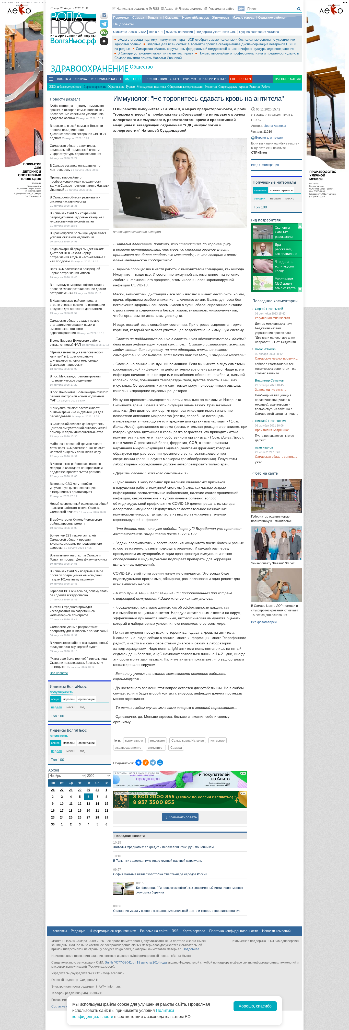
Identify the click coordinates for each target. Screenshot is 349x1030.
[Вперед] (300, 289)
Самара (138, 17)
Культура (189, 79)
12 (80, 803)
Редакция (78, 931)
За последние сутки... (270, 389)
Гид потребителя (288, 79)
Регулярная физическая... (273, 318)
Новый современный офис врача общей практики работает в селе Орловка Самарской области (79, 508)
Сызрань (172, 17)
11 (71, 803)
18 (71, 810)
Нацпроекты (123, 24)
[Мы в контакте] (104, 15)
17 (62, 810)
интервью (218, 740)
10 (62, 803)
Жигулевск (220, 17)
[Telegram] (153, 762)
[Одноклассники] (146, 762)
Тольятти (154, 17)
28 (71, 790)
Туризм (130, 86)
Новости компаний (276, 931)
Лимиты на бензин (179, 32)
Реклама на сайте (221, 8)
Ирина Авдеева (275, 126)
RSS (156, 8)
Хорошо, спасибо (255, 1006)
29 (80, 790)
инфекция (157, 740)
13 (88, 803)
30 (88, 790)
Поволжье (121, 17)
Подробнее (191, 949)
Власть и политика (72, 79)
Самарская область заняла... (276, 456)
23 (53, 817)
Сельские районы (271, 17)
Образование (116, 86)
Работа (265, 86)
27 (62, 790)
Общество (141, 66)
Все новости (59, 673)
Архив (169, 8)
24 (62, 817)
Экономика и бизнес (106, 79)
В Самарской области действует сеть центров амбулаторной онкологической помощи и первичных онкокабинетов (78, 428)
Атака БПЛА (137, 32)
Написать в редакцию (132, 8)
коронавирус (134, 740)
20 (88, 810)
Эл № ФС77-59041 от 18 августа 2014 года (136, 962)
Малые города (243, 17)
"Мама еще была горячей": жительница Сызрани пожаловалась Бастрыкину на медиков (78, 663)
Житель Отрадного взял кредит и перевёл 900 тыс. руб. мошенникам (163, 847)
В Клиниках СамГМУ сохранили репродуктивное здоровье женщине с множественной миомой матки (77, 217)
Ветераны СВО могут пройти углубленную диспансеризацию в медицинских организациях (73, 488)
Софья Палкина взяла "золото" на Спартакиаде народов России (160, 874)
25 (71, 817)
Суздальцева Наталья (187, 740)
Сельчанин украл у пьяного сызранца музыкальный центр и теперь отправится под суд (176, 911)
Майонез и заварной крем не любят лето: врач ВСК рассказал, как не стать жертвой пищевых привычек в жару (78, 448)
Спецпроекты (240, 79)
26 (53, 790)
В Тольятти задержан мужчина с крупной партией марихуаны (158, 861)
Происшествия (155, 79)
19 (80, 810)
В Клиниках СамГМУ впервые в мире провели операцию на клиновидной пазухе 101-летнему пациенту (76, 575)
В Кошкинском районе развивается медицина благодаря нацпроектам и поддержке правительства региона (76, 468)
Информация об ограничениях (112, 931)
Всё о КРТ (156, 32)
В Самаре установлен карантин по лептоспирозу (156, 53)
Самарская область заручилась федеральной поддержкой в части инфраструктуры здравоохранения (215, 49)
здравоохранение (128, 747)
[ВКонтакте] (138, 762)
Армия (243, 86)
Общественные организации (185, 86)
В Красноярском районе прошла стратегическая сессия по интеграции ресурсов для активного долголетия (77, 305)
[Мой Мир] (160, 762)
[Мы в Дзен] (104, 41)
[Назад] (300, 226)
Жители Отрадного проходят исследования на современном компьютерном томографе (72, 611)
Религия (254, 86)
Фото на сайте (265, 473)
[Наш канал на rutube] (104, 32)
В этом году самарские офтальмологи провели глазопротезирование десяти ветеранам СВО (78, 289)
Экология (211, 86)
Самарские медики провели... (276, 358)
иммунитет (156, 747)
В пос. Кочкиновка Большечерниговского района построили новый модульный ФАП (79, 396)
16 (53, 810)
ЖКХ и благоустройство (65, 86)
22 (106, 810)
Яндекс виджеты (191, 8)
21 (97, 810)
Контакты (59, 931)
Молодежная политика (151, 86)
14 (97, 803)
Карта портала (194, 931)
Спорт (174, 79)
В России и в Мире (213, 79)
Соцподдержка (227, 86)
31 (97, 790)
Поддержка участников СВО (216, 32)
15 (106, 803)
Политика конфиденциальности (233, 931)
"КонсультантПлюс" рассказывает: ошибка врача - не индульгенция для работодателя (76, 412)
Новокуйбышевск (195, 17)
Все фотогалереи (264, 622)
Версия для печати (269, 137)
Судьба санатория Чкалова (259, 32)
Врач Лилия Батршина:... (273, 430)
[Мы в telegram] (104, 24)
